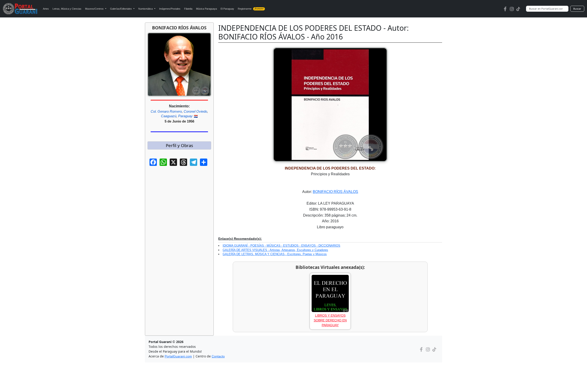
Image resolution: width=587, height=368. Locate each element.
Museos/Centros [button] (94, 8)
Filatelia (188, 8)
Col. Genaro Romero (166, 111)
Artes (46, 8)
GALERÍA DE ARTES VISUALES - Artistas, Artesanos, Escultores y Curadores (275, 250)
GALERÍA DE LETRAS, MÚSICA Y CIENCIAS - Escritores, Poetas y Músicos (275, 254)
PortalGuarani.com (178, 356)
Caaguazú (168, 116)
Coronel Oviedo (195, 111)
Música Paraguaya (206, 8)
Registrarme (250, 8)
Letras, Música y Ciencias (67, 8)
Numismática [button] (145, 8)
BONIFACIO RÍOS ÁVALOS (335, 192)
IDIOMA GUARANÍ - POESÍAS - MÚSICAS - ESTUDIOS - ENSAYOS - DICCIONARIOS (281, 245)
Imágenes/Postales (169, 8)
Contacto (218, 356)
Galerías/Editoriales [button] (121, 8)
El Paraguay (227, 8)
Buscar (577, 8)
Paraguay (185, 116)
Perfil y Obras (179, 145)
